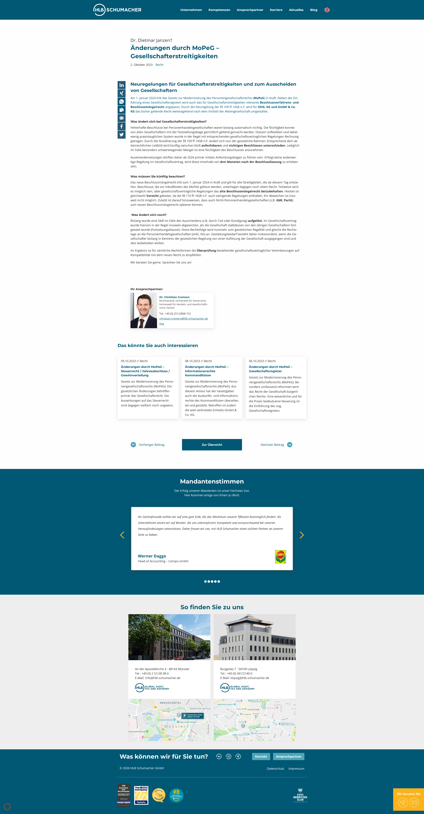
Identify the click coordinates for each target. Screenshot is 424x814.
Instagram (228, 756)
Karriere (276, 10)
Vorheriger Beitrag (151, 445)
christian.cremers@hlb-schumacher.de (183, 318)
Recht (159, 65)
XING (238, 756)
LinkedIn (219, 756)
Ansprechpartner (250, 10)
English (327, 9)
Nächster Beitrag (272, 445)
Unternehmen (191, 10)
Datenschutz (275, 768)
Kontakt (261, 756)
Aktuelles (296, 10)
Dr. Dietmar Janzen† (151, 40)
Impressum (296, 768)
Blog (314, 10)
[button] (7, 806)
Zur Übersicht (212, 445)
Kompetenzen (219, 10)
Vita (161, 324)
